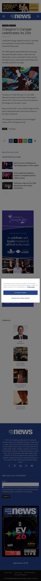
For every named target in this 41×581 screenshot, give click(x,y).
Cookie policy (31, 287)
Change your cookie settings (20, 298)
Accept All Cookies (20, 292)
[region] (20, 290)
